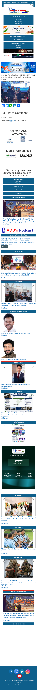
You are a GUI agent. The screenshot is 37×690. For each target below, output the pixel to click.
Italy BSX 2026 (18, 40)
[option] (10, 140)
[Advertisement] (18, 635)
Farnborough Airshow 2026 (18, 43)
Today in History (18, 186)
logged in (12, 121)
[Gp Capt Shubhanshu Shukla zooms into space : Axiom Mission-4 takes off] (18, 562)
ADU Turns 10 (18, 190)
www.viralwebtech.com (25, 674)
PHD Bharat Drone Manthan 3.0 (18, 36)
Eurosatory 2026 (18, 179)
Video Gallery (18, 24)
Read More (6, 223)
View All (4, 245)
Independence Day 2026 (18, 16)
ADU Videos (18, 193)
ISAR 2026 (19, 20)
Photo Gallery (18, 22)
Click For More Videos (18, 614)
